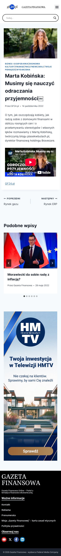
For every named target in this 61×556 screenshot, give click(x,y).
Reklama (6, 509)
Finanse (19, 66)
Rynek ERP (49, 201)
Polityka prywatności (13, 525)
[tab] (24, 296)
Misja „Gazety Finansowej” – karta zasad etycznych (29, 520)
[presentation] (30, 250)
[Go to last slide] (8, 263)
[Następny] (52, 263)
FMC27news (31, 66)
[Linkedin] (22, 539)
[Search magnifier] (55, 18)
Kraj (41, 66)
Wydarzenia (23, 69)
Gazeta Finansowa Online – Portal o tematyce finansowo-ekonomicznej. (17, 491)
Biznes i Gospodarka (16, 64)
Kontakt (6, 504)
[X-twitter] (10, 539)
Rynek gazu (12, 201)
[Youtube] (4, 539)
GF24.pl (15, 106)
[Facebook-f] (16, 539)
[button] (56, 7)
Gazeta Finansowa (23, 285)
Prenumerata (9, 515)
